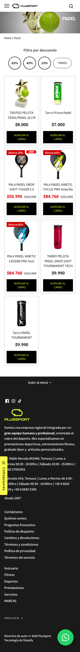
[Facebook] (7, 400)
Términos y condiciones (21, 544)
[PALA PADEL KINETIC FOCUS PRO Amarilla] (58, 165)
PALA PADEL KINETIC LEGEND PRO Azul (21, 258)
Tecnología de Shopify (18, 640)
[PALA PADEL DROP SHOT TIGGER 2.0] (21, 165)
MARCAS (10, 601)
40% (29, 63)
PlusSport (44, 636)
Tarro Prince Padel (58, 112)
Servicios (10, 594)
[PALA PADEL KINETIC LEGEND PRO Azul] (21, 237)
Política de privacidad (19, 551)
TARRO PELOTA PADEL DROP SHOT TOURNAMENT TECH (58, 261)
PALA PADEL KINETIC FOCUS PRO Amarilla (58, 187)
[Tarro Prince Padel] (58, 93)
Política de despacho (19, 531)
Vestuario (11, 568)
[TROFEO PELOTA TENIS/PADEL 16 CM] (21, 93)
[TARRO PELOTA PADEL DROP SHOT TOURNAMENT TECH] (58, 237)
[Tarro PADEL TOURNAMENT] (21, 313)
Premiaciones (14, 588)
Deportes (11, 581)
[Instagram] (13, 400)
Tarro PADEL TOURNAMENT (21, 335)
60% (15, 63)
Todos (62, 63)
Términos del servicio (19, 557)
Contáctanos (13, 512)
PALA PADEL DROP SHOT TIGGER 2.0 (22, 187)
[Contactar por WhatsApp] (65, 637)
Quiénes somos (15, 518)
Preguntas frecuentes (19, 525)
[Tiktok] (20, 400)
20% (44, 63)
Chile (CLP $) (11, 618)
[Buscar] (71, 6)
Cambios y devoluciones (21, 538)
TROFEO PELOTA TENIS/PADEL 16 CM (22, 115)
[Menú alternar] (6, 6)
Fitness (9, 574)
